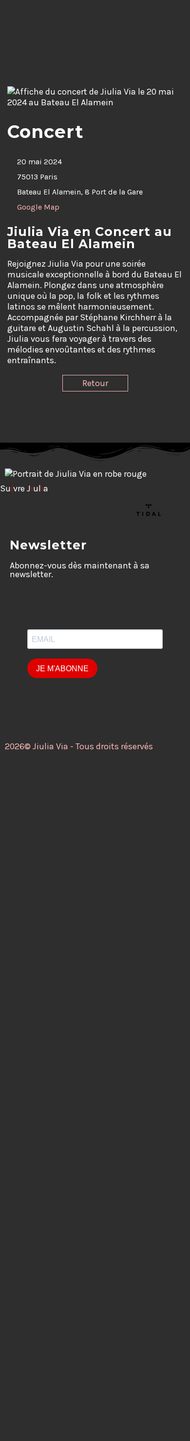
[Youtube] (69, 510)
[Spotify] (122, 510)
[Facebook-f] (17, 510)
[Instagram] (43, 510)
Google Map (38, 207)
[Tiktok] (96, 510)
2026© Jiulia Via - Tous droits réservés (79, 746)
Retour (95, 383)
